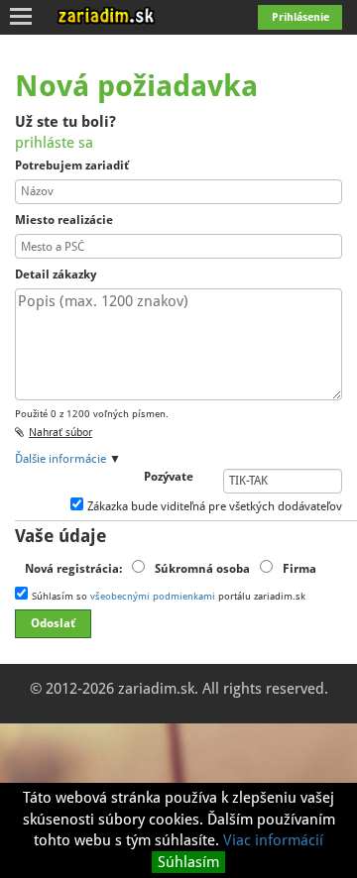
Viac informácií (273, 840)
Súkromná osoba (202, 569)
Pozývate (168, 477)
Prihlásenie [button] (300, 17)
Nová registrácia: (73, 569)
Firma (299, 569)
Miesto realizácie (64, 220)
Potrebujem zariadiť (72, 165)
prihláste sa (54, 143)
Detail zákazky (55, 274)
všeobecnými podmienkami (152, 596)
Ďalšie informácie (60, 459)
